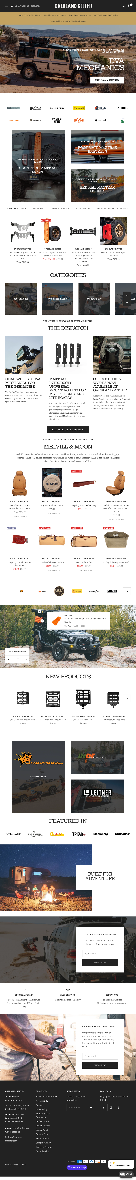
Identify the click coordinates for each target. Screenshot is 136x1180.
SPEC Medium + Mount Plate (52, 719)
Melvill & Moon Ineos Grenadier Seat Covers (19, 507)
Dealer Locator (42, 1121)
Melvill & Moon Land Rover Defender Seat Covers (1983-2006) (116, 508)
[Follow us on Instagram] (111, 1107)
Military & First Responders (43, 1115)
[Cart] (129, 6)
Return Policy (42, 1138)
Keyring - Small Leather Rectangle (19, 564)
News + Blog (41, 1109)
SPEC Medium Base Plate (113, 719)
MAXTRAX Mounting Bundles (106, 15)
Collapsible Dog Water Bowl (116, 562)
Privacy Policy (43, 1134)
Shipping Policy (43, 1142)
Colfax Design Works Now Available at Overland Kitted (110, 384)
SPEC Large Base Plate (83, 719)
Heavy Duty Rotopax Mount (80, 15)
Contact (39, 1105)
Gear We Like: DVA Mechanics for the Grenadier (22, 382)
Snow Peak (39, 209)
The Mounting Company (23, 716)
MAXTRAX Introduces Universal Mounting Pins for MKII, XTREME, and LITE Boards (67, 388)
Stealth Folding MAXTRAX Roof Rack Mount (68, 21)
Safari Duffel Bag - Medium (52, 562)
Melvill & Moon (60, 209)
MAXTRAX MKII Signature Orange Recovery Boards (85, 620)
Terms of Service (44, 1147)
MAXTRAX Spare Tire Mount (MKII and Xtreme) (52, 254)
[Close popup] (131, 1162)
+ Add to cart (79, 625)
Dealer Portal (42, 1130)
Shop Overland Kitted (29, 78)
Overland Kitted (16, 209)
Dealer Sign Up (43, 1125)
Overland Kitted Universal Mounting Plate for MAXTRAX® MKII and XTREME (83, 257)
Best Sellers (83, 209)
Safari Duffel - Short (84, 562)
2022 (24, 1164)
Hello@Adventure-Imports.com (111, 1003)
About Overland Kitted (46, 1096)
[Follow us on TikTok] (118, 1107)
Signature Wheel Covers (52, 505)
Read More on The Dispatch (68, 429)
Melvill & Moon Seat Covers (55, 15)
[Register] (91, 1107)
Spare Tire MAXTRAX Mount (30, 15)
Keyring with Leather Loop (84, 505)
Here (24, 1006)
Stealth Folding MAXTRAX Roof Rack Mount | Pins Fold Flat (23, 255)
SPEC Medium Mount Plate (22, 719)
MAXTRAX (69, 615)
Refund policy (42, 1151)
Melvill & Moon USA (20, 502)
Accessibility (42, 1100)
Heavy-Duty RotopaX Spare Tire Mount (113, 254)
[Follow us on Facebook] (103, 1107)
